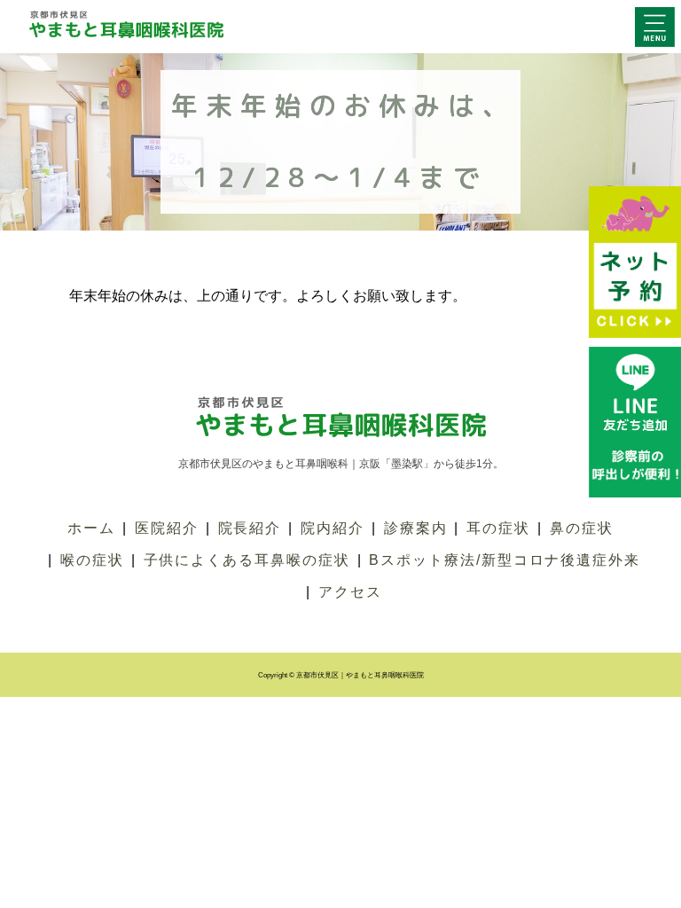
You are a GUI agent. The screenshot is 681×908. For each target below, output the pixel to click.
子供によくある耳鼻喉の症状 (247, 560)
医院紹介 (167, 528)
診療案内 (416, 528)
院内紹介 (332, 528)
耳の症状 (498, 528)
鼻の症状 (582, 528)
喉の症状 (92, 560)
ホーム (91, 528)
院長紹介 (250, 528)
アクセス (350, 591)
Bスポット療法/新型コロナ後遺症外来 (504, 560)
